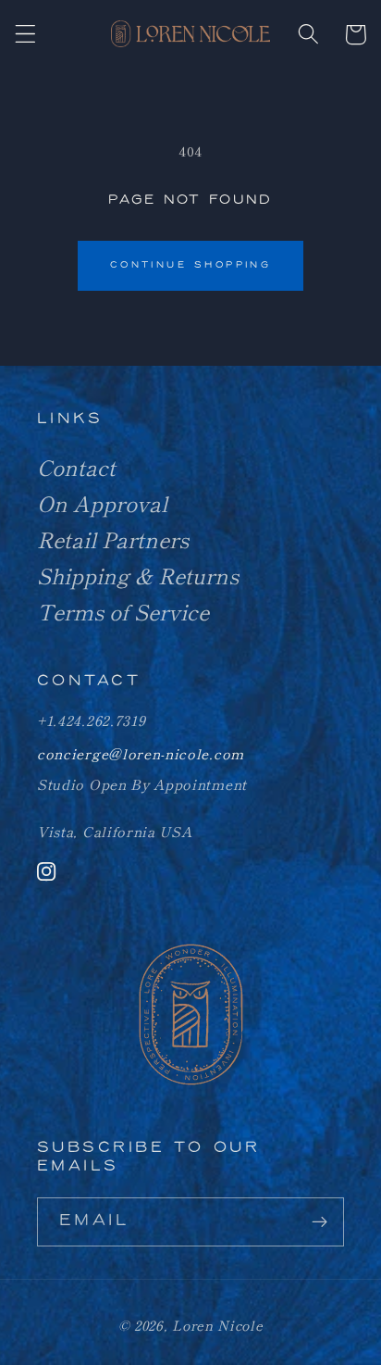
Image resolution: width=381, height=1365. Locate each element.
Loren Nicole (217, 1324)
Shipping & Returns (138, 575)
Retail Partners (113, 539)
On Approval (102, 503)
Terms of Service (123, 611)
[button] (26, 34)
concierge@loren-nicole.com (140, 753)
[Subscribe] (319, 1222)
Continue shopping (191, 265)
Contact (76, 466)
